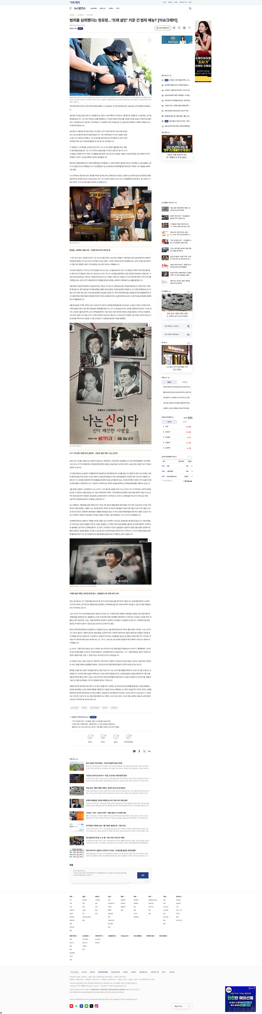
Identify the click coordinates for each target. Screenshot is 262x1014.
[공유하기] (174, 28)
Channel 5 (124, 936)
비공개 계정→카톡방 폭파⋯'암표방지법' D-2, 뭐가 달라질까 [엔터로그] (93, 724)
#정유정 (84, 708)
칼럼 (177, 917)
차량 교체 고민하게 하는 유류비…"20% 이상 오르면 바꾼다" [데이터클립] (180, 234)
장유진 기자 (73, 28)
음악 (71, 949)
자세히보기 (93, 717)
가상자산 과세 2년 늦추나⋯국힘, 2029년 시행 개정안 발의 (106, 776)
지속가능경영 (163, 936)
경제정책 (123, 900)
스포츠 (71, 956)
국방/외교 (150, 907)
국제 (135, 896)
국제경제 (136, 900)
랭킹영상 (97, 942)
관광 (71, 939)
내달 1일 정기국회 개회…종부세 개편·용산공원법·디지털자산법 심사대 (185, 126)
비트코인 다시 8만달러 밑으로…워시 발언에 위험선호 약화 (182, 100)
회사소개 (84, 972)
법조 (164, 900)
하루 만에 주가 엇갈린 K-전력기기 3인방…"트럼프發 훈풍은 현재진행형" (111, 850)
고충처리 (125, 972)
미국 (135, 907)
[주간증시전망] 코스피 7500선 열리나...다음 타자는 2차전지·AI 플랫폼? (186, 85)
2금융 (83, 910)
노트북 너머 (179, 920)
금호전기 (167, 432)
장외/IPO (72, 910)
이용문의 (133, 972)
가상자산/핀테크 (86, 917)
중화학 (109, 910)
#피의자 (105, 708)
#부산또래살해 (95, 708)
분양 (96, 910)
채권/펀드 (72, 920)
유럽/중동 (136, 917)
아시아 (135, 913)
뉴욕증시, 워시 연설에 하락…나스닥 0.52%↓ (181, 80)
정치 (149, 896)
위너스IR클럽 (137, 936)
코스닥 (185, 422)
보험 (83, 907)
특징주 (169, 382)
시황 (71, 903)
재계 (109, 900)
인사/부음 (165, 917)
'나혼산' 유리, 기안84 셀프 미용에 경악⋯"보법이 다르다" (182, 106)
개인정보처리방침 (103, 972)
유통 (109, 917)
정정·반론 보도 (143, 972)
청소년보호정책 (115, 972)
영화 (71, 946)
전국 (164, 913)
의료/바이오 (111, 920)
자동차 (109, 907)
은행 (83, 903)
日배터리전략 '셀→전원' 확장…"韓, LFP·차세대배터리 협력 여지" (184, 116)
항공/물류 (110, 913)
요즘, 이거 (102, 8)
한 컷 (117, 8)
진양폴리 (167, 437)
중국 (135, 910)
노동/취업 (165, 910)
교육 (164, 903)
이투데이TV (98, 936)
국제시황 (72, 927)
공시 (71, 900)
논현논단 (178, 900)
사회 (164, 896)
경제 (122, 896)
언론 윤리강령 (95, 989)
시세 (71, 907)
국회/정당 (150, 903)
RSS (190, 2)
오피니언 (178, 896)
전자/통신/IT (111, 903)
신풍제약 (167, 442)
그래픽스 (110, 8)
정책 (96, 907)
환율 (71, 924)
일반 (71, 930)
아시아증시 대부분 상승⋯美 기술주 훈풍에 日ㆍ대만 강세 (106, 826)
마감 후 (178, 913)
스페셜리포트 (111, 936)
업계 (96, 903)
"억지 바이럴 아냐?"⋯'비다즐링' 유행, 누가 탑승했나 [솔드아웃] (91, 721)
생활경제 (123, 907)
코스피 (169, 422)
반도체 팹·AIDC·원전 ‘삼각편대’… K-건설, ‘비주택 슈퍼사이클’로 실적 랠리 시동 (188, 95)
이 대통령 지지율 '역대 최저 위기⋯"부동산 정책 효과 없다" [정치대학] (180, 226)
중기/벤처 (110, 924)
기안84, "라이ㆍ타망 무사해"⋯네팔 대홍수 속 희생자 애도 (106, 813)
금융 (83, 896)
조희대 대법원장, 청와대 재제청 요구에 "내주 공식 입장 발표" (107, 800)
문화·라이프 (73, 936)
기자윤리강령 (103, 989)
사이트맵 (171, 972)
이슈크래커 (94, 8)
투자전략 (184, 382)
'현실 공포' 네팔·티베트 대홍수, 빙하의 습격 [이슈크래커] (105, 788)
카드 (83, 913)
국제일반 (136, 903)
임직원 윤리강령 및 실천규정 (116, 989)
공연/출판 (72, 953)
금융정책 (84, 900)
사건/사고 (165, 907)
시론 (177, 907)
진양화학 (167, 448)
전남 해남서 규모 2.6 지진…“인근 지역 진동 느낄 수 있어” (184, 121)
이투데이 (72, 15)
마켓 (71, 896)
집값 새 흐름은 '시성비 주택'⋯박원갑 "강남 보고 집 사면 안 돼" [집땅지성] (180, 259)
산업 (109, 896)
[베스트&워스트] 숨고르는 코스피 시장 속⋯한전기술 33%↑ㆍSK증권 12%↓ (188, 111)
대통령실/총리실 (152, 900)
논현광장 (178, 903)
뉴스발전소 (79, 8)
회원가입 (170, 2)
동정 (164, 920)
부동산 (97, 896)
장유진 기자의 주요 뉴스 (80, 717)
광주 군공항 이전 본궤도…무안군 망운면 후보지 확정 (104, 763)
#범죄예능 (114, 708)
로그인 (164, 2)
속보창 (175, 2)
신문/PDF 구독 (183, 2)
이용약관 (92, 972)
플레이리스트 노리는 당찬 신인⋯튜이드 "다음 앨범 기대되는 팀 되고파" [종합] (95, 727)
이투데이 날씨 (150, 936)
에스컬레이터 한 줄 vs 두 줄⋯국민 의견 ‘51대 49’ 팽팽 (105, 838)
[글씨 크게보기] (189, 28)
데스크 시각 (179, 910)
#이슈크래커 (74, 708)
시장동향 (97, 900)
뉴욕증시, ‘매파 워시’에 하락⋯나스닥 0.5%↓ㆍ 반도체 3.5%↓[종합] (186, 90)
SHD (166, 426)
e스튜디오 (98, 939)
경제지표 (123, 903)
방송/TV (72, 942)
